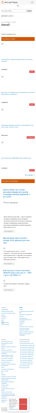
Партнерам (6, 322)
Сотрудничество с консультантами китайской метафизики (25, 320)
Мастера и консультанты (6, 350)
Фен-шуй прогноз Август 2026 (26, 343)
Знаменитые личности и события (8, 376)
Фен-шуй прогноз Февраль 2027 (27, 354)
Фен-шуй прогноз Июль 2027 (26, 363)
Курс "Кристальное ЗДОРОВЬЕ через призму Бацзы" (16, 158)
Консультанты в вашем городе (8, 313)
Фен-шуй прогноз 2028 (24, 367)
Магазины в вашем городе (7, 311)
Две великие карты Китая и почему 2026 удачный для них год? (16, 240)
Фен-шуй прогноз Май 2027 (26, 360)
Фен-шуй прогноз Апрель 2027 (27, 358)
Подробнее (30, 137)
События (3, 318)
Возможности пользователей (25, 314)
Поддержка (21, 323)
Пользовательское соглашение (26, 326)
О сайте (21, 309)
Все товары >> (30, 175)
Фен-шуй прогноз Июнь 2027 (26, 362)
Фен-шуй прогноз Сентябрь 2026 (27, 345)
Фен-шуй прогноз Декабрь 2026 (27, 350)
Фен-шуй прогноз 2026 (24, 341)
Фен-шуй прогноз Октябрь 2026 (27, 347)
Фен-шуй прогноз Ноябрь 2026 (27, 349)
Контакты (21, 316)
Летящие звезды (5, 385)
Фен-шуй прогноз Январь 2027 (27, 352)
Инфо (20, 307)
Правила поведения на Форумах (26, 331)
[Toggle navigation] (32, 2)
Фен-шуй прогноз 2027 (24, 365)
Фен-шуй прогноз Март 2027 (26, 356)
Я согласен (23, 404)
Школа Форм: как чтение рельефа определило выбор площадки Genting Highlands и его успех (16, 193)
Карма (20, 324)
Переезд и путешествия (6, 392)
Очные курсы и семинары (7, 358)
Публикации (4, 316)
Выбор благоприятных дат (7, 341)
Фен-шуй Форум (10, 2)
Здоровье (3, 374)
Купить (32, 71)
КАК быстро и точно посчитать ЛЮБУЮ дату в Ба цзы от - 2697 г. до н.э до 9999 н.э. (17, 272)
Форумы (3, 315)
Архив (2, 367)
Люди (2, 320)
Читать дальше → (9, 231)
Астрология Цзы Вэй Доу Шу (7, 369)
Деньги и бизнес (4, 371)
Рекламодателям (5, 324)
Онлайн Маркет (4, 309)
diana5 (14, 22)
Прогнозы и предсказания (7, 360)
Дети (2, 372)
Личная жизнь (4, 386)
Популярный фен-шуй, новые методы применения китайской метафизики (8, 395)
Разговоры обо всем (5, 362)
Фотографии (7, 22)
